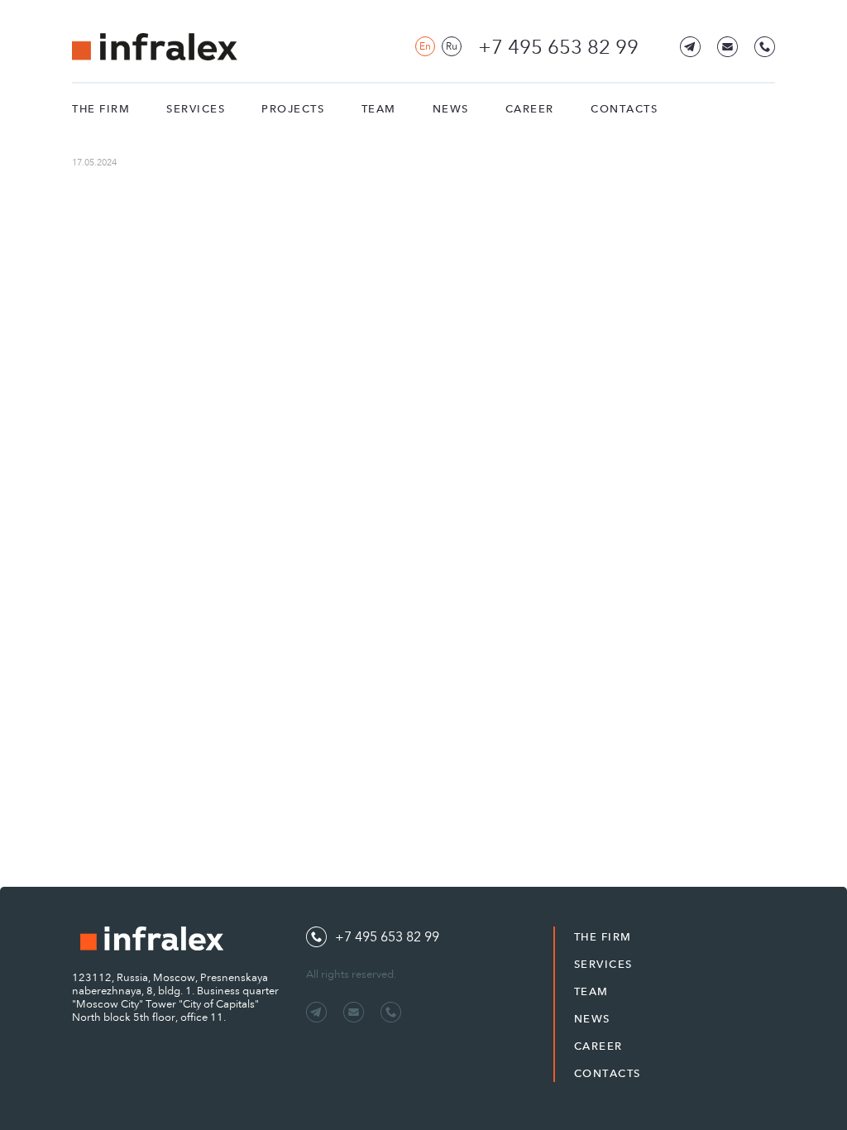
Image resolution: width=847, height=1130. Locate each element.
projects (292, 109)
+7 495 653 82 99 (558, 47)
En (425, 46)
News (451, 109)
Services (195, 109)
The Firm (101, 109)
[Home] (154, 46)
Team (378, 109)
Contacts (624, 109)
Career (529, 109)
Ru (451, 46)
